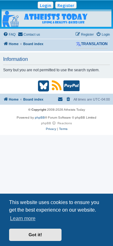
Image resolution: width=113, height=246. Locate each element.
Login (45, 5)
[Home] (56, 19)
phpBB (40, 117)
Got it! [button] (35, 234)
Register (65, 5)
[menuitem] (9, 34)
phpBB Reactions (56, 123)
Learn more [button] (22, 218)
